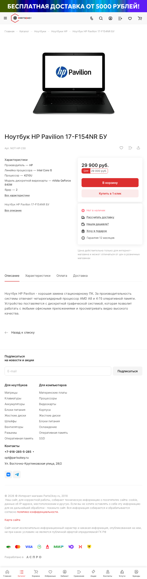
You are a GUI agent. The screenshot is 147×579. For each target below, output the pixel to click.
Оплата (61, 275)
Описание (12, 275)
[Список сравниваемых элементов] (120, 18)
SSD (42, 438)
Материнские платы (53, 392)
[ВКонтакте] (8, 474)
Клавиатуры (13, 398)
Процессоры (48, 398)
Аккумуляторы (15, 404)
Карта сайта (12, 519)
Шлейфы (10, 421)
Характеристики (38, 275)
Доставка (80, 275)
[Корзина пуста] (140, 18)
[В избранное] (121, 148)
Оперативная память (19, 438)
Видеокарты (47, 404)
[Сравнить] (130, 148)
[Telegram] (17, 474)
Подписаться (128, 371)
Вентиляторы (14, 427)
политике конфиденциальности (37, 511)
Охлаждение (48, 427)
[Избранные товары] (130, 18)
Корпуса (45, 410)
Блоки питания (15, 410)
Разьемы (11, 432)
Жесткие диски (15, 415)
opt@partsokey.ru (17, 457)
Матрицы (11, 392)
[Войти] (110, 18)
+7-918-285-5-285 (18, 452)
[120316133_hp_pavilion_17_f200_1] (73, 83)
